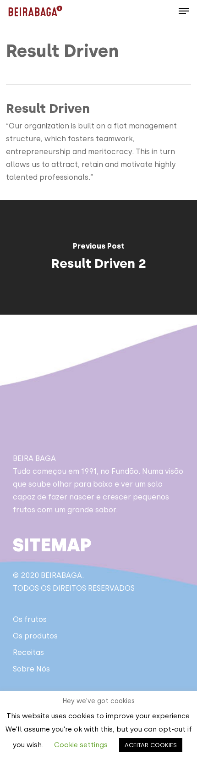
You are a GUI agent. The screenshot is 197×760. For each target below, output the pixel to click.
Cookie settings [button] (81, 745)
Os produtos (35, 636)
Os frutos (30, 619)
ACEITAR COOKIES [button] (151, 745)
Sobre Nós (31, 669)
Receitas (28, 652)
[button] (184, 11)
